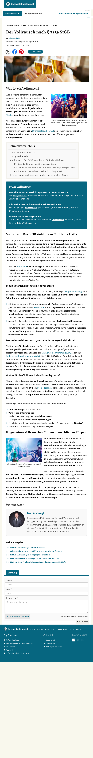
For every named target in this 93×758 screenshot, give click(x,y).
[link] (73, 13)
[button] (8, 51)
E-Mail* (9, 589)
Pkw (24, 25)
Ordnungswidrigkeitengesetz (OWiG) (23, 356)
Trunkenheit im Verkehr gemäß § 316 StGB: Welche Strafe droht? (35, 551)
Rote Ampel (10, 646)
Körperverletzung (73, 291)
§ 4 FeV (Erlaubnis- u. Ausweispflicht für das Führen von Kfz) (33, 558)
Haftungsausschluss (54, 646)
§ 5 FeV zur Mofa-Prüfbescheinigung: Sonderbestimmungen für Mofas (37, 562)
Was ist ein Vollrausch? (23, 152)
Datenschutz (51, 640)
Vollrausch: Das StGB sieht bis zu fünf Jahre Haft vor (38, 160)
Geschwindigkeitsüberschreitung (19, 643)
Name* (9, 580)
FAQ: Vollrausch (20, 156)
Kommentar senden (19, 616)
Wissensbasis (13, 25)
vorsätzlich (22, 266)
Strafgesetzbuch (20, 195)
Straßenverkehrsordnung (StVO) (57, 352)
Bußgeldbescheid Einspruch (17, 653)
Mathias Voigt (14, 38)
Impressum (50, 643)
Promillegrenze (31, 207)
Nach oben (83, 622)
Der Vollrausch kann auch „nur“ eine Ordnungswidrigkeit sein (46, 167)
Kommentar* (12, 598)
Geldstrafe (39, 307)
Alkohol (9, 114)
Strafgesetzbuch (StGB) (43, 130)
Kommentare (35, 51)
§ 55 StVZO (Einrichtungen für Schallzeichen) (26, 547)
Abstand (9, 650)
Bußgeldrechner (12, 640)
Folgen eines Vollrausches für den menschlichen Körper (40, 174)
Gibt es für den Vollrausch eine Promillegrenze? (40, 171)
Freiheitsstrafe (58, 219)
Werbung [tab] (12, 572)
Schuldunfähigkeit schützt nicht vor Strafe (37, 164)
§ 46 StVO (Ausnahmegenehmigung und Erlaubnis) (29, 555)
